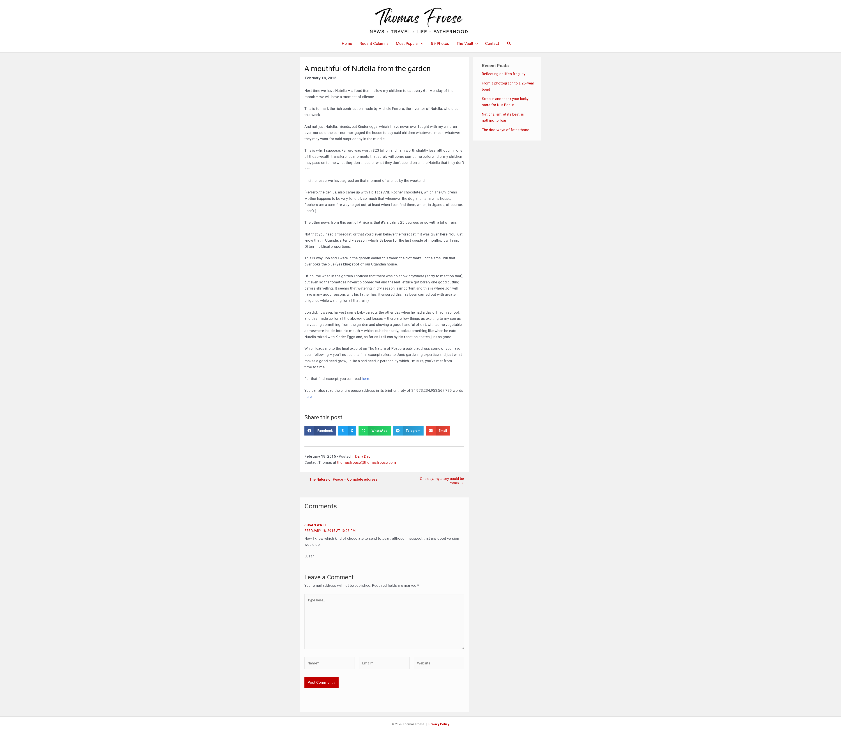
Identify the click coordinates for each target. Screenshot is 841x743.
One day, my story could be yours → (442, 480)
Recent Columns (374, 43)
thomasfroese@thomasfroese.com (366, 462)
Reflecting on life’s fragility (503, 74)
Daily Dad (363, 456)
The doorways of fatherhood (505, 130)
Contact (492, 43)
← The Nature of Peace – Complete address (341, 479)
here (365, 378)
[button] (421, 43)
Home (347, 43)
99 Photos (440, 43)
